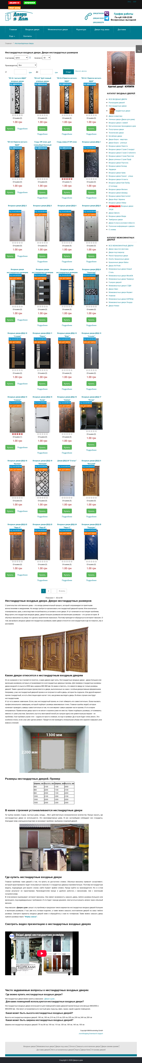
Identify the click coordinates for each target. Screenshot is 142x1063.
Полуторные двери (116, 129)
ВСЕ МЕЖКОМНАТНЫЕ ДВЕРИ (121, 245)
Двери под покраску (116, 252)
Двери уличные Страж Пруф (120, 159)
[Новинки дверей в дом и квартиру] (30, 2)
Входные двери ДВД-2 (17, 205)
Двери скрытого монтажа (118, 249)
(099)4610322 (98, 18)
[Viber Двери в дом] (106, 13)
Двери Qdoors (114, 213)
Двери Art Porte (115, 265)
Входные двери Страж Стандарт (122, 149)
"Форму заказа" (30, 916)
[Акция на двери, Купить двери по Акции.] (14, 2)
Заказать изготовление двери (88, 1046)
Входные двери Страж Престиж (121, 156)
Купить (10, 128)
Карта (77, 1049)
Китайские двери (115, 136)
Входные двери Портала (118, 162)
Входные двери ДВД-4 (67, 205)
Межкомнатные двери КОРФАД (121, 299)
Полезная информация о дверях (122, 226)
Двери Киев (85, 1049)
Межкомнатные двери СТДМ (120, 285)
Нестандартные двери (118, 106)
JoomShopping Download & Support (91, 1033)
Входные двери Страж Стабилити (122, 152)
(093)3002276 (98, 22)
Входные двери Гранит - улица (121, 176)
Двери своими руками (110, 1046)
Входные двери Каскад (118, 166)
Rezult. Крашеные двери (118, 255)
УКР (134, 1)
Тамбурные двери (116, 219)
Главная (8, 43)
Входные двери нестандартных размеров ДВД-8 (67, 272)
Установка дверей (98, 1049)
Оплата (73, 1046)
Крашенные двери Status (118, 262)
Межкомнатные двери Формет (121, 292)
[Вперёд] (54, 591)
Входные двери (29, 1046)
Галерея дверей (115, 282)
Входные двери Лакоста (118, 146)
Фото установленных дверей (62, 1049)
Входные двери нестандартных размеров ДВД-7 (42, 272)
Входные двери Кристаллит (120, 196)
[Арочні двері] (121, 69)
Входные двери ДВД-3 (42, 205)
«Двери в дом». (49, 998)
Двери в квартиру (115, 116)
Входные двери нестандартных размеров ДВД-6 (17, 272)
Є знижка (112, 229)
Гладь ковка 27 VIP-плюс (67, 142)
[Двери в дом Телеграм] (106, 18)
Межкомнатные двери (45, 1046)
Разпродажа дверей (117, 102)
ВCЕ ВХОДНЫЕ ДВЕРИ (118, 99)
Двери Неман (114, 305)
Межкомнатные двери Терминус (121, 279)
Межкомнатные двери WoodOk (121, 275)
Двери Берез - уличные (118, 142)
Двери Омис (113, 289)
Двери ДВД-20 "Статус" (67, 460)
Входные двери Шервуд (118, 192)
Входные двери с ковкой (118, 122)
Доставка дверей (43, 1049)
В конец (62, 591)
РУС (130, 1)
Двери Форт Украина (117, 199)
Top (139, 50)
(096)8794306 (98, 13)
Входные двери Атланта (118, 179)
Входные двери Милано (118, 189)
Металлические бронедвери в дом (122, 126)
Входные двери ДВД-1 (91, 142)
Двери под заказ (61, 1046)
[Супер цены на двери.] (14, 7)
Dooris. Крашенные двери (119, 259)
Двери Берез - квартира (118, 139)
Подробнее (22, 128)
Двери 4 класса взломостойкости (122, 223)
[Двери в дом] (19, 15)
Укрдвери (112, 169)
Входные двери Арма (117, 172)
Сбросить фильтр (81, 71)
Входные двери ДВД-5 (91, 205)
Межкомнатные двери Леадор (120, 302)
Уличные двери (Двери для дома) (122, 119)
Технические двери (116, 132)
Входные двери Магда (117, 216)
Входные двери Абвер (117, 202)
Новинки (112, 295)
